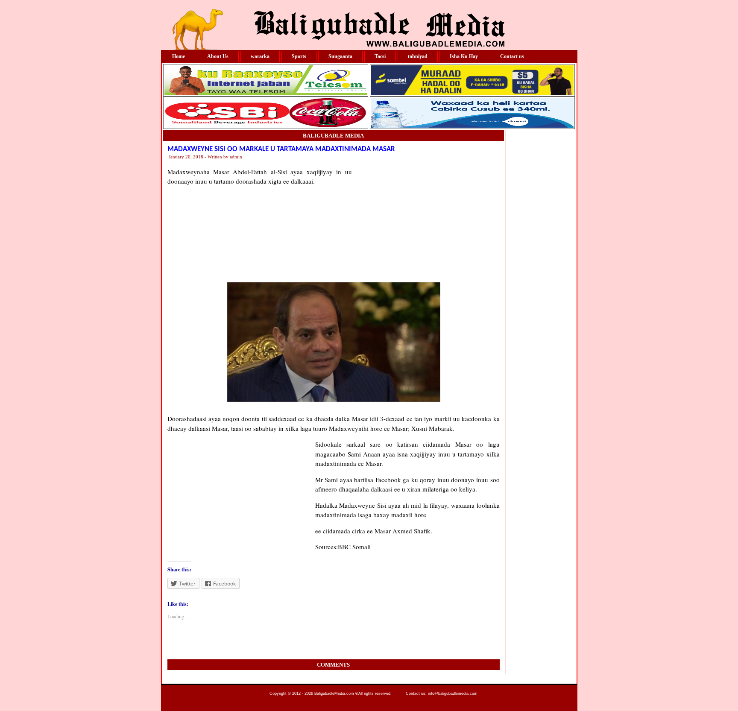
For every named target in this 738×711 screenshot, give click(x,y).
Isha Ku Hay (464, 56)
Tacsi (380, 56)
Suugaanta (340, 56)
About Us (217, 56)
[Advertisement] (426, 220)
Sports (299, 56)
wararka (260, 56)
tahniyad (418, 56)
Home (178, 56)
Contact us (512, 56)
